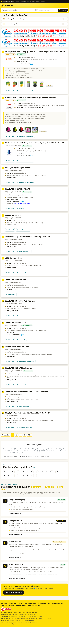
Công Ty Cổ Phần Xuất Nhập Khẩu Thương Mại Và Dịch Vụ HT (27, 413)
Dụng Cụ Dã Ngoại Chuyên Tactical (18, 168)
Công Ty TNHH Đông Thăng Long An (18, 368)
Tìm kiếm (63, 10)
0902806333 (11, 246)
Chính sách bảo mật (44, 603)
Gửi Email (11, 90)
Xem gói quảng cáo (15, 534)
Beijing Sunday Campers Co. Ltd (17, 347)
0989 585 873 (16, 201)
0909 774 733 (25, 64)
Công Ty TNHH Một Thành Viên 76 (17, 189)
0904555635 (11, 422)
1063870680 (11, 356)
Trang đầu (5, 435)
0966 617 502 (21, 153)
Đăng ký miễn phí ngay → (13, 592)
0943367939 (11, 177)
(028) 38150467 (22, 108)
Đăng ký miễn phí (15, 513)
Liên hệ (30, 605)
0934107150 (40, 108)
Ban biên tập (12, 603)
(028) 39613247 (12, 380)
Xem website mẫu (15, 557)
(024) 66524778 (12, 401)
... (20, 435)
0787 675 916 (25, 155)
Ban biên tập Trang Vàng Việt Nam (21, 456)
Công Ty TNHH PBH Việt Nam (15, 280)
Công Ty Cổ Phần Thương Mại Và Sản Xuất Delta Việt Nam (26, 391)
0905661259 (11, 332)
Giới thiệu (4, 603)
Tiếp (29, 435)
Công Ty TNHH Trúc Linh (14, 215)
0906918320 (32, 108)
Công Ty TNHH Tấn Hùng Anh (15, 322)
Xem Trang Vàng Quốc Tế (17, 578)
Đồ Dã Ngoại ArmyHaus (13, 258)
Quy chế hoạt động (30, 603)
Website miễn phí (21, 605)
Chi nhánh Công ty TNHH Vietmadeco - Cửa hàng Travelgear (27, 237)
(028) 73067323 (12, 311)
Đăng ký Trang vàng (58, 603)
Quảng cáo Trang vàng (7, 605)
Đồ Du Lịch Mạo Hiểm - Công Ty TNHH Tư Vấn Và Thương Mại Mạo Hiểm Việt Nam (35, 52)
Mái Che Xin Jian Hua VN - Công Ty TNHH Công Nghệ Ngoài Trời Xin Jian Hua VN (34, 143)
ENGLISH (37, 605)
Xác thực (20, 603)
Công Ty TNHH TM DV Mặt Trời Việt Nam (20, 301)
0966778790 (11, 268)
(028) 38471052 (22, 62)
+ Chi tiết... (49, 85)
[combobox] (20, 10)
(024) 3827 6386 (12, 199)
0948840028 (11, 289)
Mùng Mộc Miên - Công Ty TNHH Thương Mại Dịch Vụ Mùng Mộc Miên (30, 98)
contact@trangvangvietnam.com (29, 622)
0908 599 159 (16, 335)
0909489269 (11, 225)
